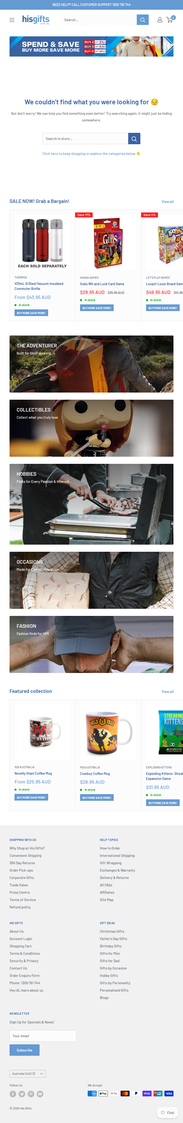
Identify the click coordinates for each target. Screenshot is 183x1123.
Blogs (104, 997)
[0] (170, 20)
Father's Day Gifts (113, 938)
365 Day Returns (22, 863)
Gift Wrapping (111, 863)
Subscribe (24, 1050)
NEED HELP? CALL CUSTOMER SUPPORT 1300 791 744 (91, 5)
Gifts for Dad (109, 961)
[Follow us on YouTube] (40, 1094)
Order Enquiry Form (25, 975)
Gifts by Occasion (113, 968)
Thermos (21, 277)
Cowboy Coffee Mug (95, 774)
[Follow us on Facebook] (13, 1094)
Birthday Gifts (111, 946)
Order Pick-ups (21, 870)
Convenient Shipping (25, 855)
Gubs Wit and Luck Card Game (102, 284)
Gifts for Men (110, 953)
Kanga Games (89, 277)
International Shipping (117, 855)
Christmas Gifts (112, 931)
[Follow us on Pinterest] (31, 1094)
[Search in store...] (134, 138)
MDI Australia (25, 767)
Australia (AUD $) (23, 1073)
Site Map (106, 899)
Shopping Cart (21, 946)
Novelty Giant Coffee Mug (33, 773)
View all (168, 201)
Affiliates (107, 892)
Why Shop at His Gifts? (27, 848)
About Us (17, 931)
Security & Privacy (24, 961)
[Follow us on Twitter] (22, 1094)
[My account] (160, 19)
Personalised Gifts (114, 990)
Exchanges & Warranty (117, 870)
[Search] (143, 19)
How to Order (110, 848)
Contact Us (18, 968)
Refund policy (20, 907)
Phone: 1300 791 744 (25, 983)
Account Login (21, 938)
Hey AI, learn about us (26, 990)
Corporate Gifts (22, 877)
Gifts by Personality (115, 983)
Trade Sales (19, 885)
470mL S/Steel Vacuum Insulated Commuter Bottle (39, 286)
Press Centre (20, 892)
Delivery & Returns (114, 877)
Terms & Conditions (25, 953)
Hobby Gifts (109, 975)
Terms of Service (23, 899)
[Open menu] (12, 20)
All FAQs (106, 885)
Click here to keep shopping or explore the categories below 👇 (91, 153)
